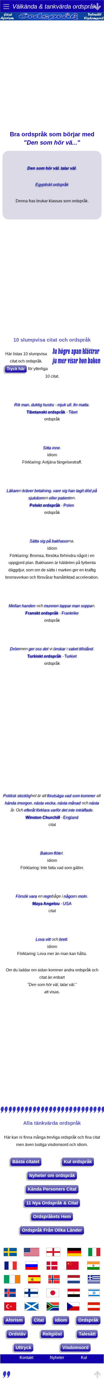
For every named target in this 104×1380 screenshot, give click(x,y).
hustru (48, 405)
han (71, 490)
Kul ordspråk (78, 1161)
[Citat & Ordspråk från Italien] (94, 1254)
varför (56, 810)
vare (57, 490)
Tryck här (16, 369)
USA (67, 903)
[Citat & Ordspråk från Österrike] (94, 1309)
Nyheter (57, 1357)
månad (74, 803)
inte (71, 810)
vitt (48, 939)
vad (68, 796)
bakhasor (60, 541)
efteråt (29, 810)
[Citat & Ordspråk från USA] (31, 1254)
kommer (88, 796)
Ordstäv (17, 1333)
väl (56, 168)
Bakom (46, 853)
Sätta (34, 541)
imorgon (24, 803)
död (88, 490)
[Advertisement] (52, 72)
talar (65, 168)
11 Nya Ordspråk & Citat (52, 1202)
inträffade (84, 810)
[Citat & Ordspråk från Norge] (54, 1282)
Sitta (47, 448)
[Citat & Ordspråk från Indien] (93, 1268)
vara (33, 896)
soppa (86, 606)
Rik (17, 405)
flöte (58, 853)
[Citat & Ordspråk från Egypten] (73, 1295)
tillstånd (86, 649)
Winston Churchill (43, 817)
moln (82, 896)
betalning (43, 490)
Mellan (15, 606)
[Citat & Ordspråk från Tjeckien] (73, 1309)
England (71, 817)
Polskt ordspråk (45, 505)
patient (64, 498)
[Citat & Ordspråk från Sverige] (10, 1254)
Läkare (13, 490)
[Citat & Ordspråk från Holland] (73, 1282)
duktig (36, 405)
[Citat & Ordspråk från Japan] (52, 1295)
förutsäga (55, 796)
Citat (39, 1320)
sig (64, 490)
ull (69, 405)
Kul (84, 1357)
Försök (22, 896)
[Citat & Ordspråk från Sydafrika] (52, 1309)
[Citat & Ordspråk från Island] (10, 1295)
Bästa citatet (25, 1161)
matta (84, 405)
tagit (80, 490)
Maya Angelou (46, 903)
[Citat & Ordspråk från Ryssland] (31, 1268)
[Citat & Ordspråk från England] (53, 1254)
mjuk (62, 405)
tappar (65, 606)
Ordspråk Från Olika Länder (52, 1230)
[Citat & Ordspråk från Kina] (72, 1268)
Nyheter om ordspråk (52, 1175)
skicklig (24, 796)
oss (39, 649)
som (40, 168)
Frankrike (70, 613)
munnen (51, 606)
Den (31, 168)
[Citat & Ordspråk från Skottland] (31, 1309)
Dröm (15, 649)
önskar (60, 649)
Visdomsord (75, 1347)
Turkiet (71, 656)
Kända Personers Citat (52, 1189)
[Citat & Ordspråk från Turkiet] (10, 1309)
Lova (40, 939)
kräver (28, 490)
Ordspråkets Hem (52, 1216)
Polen (69, 505)
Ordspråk (88, 1320)
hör (49, 168)
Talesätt (87, 1333)
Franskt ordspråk (42, 613)
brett (63, 939)
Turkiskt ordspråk (44, 656)
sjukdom (36, 498)
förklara (43, 810)
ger (32, 649)
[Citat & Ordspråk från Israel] (94, 1295)
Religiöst (52, 1333)
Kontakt (26, 1357)
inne (56, 448)
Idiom (61, 1320)
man (25, 405)
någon (69, 896)
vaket (73, 649)
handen (29, 606)
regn (48, 896)
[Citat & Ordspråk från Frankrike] (10, 1268)
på (95, 490)
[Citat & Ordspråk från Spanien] (34, 1282)
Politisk (9, 796)
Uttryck (23, 1347)
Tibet (73, 412)
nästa (39, 803)
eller (53, 498)
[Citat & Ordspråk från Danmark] (52, 1268)
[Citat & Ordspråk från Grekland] (94, 1282)
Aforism (14, 1320)
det (45, 649)
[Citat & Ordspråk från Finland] (31, 1295)
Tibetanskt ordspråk (46, 412)
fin (75, 405)
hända (10, 803)
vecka (50, 803)
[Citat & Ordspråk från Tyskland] (74, 1254)
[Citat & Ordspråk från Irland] (12, 1282)
